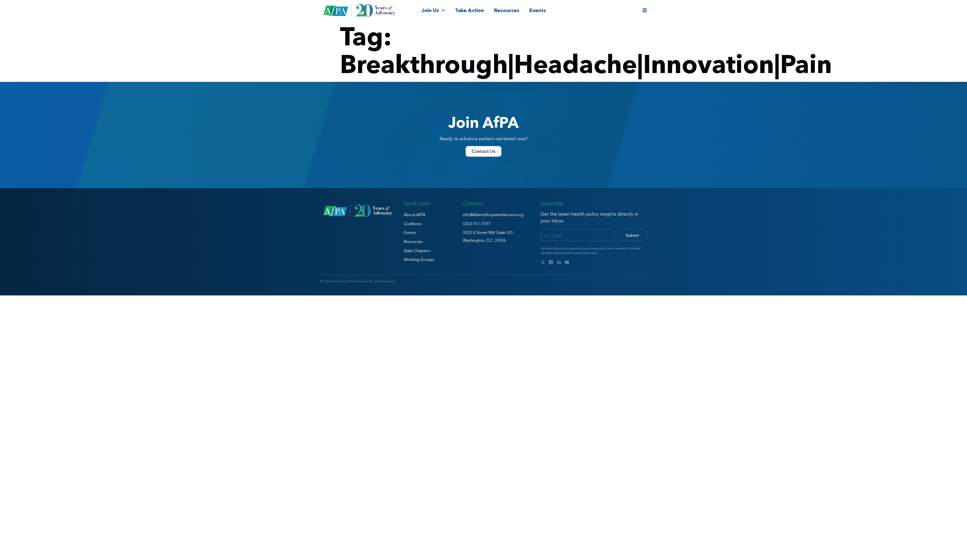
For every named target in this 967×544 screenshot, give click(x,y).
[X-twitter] (543, 262)
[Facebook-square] (551, 262)
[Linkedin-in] (559, 262)
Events (537, 10)
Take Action (469, 10)
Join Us (430, 10)
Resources (506, 10)
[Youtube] (567, 262)
